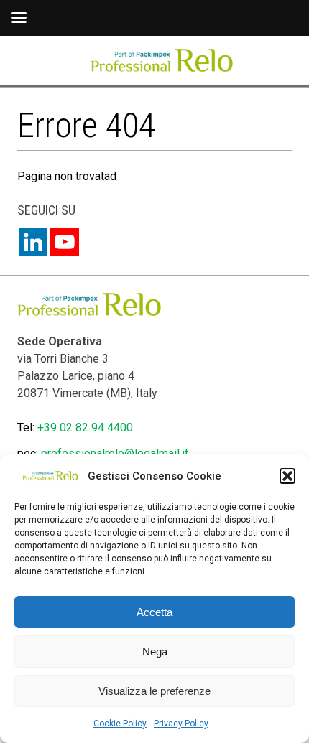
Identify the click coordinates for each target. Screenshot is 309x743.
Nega (154, 651)
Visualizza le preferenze (154, 691)
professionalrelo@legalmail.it (114, 453)
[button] (287, 476)
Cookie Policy (120, 724)
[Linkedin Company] (33, 242)
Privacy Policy (181, 724)
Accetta (154, 612)
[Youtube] (64, 242)
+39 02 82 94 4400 (85, 427)
